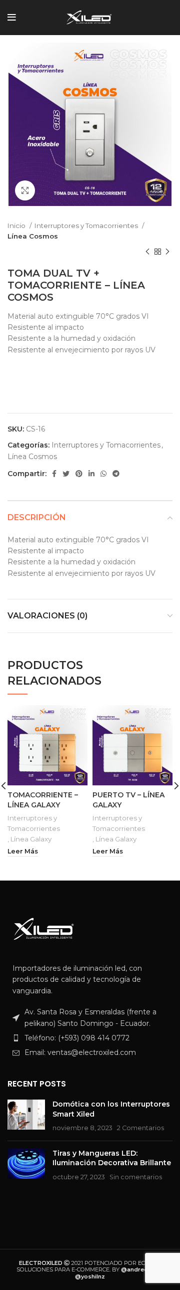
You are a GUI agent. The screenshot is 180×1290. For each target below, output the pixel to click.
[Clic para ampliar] (25, 190)
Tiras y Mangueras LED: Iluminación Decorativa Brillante (111, 1158)
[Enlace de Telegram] (116, 473)
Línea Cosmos (33, 236)
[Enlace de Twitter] (66, 473)
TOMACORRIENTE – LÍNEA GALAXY (43, 799)
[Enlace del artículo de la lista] (90, 1037)
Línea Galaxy (31, 839)
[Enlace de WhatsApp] (104, 473)
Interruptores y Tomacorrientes (87, 226)
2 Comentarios (140, 1128)
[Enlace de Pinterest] (79, 473)
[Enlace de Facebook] (54, 473)
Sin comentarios (136, 1177)
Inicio (17, 226)
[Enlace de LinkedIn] (92, 473)
